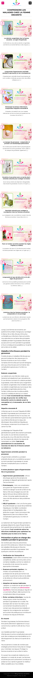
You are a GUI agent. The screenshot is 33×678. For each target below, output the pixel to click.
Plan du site (22, 675)
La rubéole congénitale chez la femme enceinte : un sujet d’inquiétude (16, 39)
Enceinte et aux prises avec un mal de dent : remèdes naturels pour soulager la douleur (16, 178)
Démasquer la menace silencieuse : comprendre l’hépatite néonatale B (16, 107)
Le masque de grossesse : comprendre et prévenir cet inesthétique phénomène (16, 142)
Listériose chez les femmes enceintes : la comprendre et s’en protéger (16, 313)
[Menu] (2, 3)
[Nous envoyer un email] (30, 3)
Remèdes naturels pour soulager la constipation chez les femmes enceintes (16, 211)
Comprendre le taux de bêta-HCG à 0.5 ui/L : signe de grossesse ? (16, 278)
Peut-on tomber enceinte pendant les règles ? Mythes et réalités (16, 244)
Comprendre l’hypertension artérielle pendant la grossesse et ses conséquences (16, 72)
